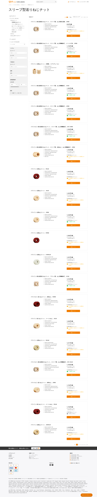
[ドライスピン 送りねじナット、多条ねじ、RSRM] (37, 304)
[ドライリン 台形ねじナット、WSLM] (37, 347)
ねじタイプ (12, 50)
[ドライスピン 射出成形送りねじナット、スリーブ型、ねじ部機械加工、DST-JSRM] (37, 134)
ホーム (10, 4)
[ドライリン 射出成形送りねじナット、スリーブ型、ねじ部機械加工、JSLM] (37, 93)
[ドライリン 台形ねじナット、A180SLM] (37, 262)
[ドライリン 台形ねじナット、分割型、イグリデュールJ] (37, 71)
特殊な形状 (14, 31)
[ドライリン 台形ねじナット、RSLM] (37, 176)
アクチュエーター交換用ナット (18, 28)
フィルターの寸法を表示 (14, 41)
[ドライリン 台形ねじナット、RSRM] (37, 240)
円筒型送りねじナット (16, 22)
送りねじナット (24, 4)
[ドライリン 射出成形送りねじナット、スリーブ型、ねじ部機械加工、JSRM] (37, 113)
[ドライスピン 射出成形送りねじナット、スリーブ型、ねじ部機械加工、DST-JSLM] (37, 369)
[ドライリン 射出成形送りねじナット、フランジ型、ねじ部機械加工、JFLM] (37, 283)
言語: (73, 463)
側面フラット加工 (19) (16, 93)
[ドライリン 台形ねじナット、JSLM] (37, 198)
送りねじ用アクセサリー (16, 35)
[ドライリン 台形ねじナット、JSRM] (37, 219)
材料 (11, 73)
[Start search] (55, 1)
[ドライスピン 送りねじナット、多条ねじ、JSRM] (37, 390)
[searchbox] (45, 1)
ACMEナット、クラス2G (17, 30)
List (65, 17)
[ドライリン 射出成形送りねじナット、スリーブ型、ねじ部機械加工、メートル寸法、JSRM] (37, 50)
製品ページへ (73, 35)
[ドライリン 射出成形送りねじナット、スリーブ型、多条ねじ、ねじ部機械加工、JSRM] (37, 154)
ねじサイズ (12, 64)
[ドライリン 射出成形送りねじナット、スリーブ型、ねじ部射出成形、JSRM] (37, 29)
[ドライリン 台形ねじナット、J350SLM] (37, 432)
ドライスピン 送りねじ (16, 4)
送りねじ (12, 33)
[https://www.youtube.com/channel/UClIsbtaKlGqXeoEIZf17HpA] (50, 465)
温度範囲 (12, 82)
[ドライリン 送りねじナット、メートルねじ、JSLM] (37, 326)
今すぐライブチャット (86, 495)
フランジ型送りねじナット (17, 24)
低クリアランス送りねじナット (18, 26)
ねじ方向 (12, 55)
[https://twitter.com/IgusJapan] (52, 465)
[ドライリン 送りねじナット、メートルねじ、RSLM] (37, 411)
